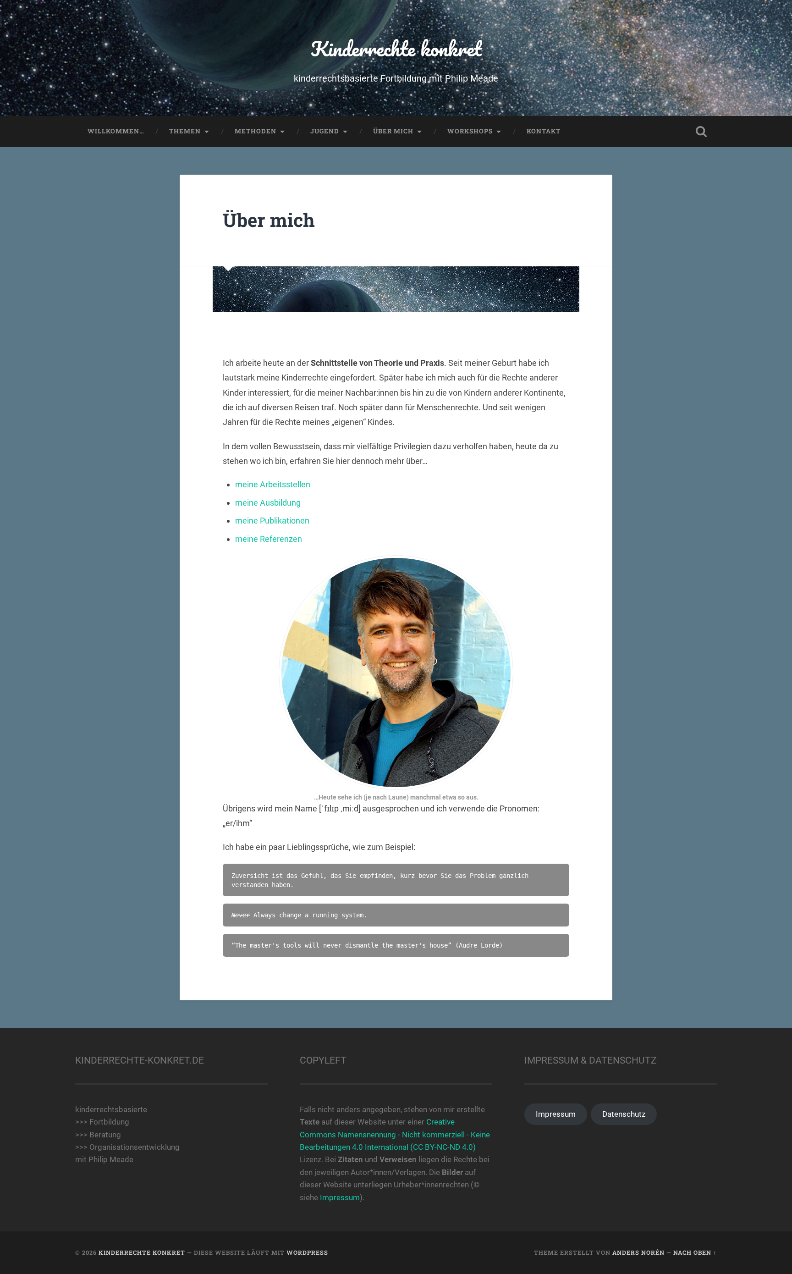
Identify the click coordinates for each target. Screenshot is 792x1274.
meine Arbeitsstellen (272, 484)
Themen (185, 131)
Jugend (324, 131)
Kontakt (544, 131)
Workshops (470, 131)
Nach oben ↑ (695, 1252)
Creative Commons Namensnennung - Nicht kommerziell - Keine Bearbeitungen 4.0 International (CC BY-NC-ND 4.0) (395, 1134)
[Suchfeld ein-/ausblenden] (701, 131)
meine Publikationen (272, 520)
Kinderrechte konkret (396, 48)
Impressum (340, 1197)
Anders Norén (638, 1252)
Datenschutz (623, 1114)
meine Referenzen (268, 539)
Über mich (393, 131)
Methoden (255, 131)
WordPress (307, 1252)
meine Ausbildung (268, 502)
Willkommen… (116, 131)
